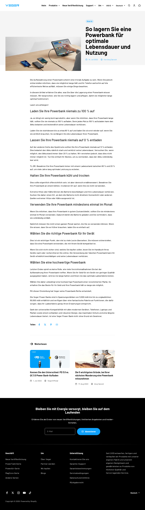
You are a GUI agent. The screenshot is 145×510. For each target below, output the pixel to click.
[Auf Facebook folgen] (6, 492)
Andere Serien (12, 477)
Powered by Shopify (29, 501)
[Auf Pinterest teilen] (51, 324)
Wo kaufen (45, 468)
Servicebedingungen (79, 473)
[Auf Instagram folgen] (18, 492)
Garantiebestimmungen (80, 468)
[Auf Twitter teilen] (45, 324)
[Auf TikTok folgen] (30, 492)
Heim (43, 5)
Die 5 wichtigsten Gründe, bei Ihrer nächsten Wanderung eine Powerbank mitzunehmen (94, 375)
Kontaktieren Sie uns (79, 459)
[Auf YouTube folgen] (24, 492)
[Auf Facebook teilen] (39, 324)
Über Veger (46, 459)
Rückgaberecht (77, 482)
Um (99, 5)
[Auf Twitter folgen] (12, 492)
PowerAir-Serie (12, 468)
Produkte (53, 5)
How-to (89, 21)
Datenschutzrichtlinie (79, 477)
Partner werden (48, 464)
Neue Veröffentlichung (72, 5)
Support (89, 5)
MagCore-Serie (12, 473)
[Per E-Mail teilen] (57, 324)
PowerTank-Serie (13, 464)
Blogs (43, 473)
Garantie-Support (78, 464)
